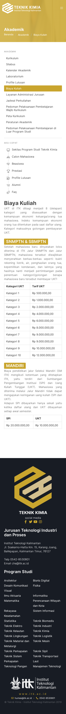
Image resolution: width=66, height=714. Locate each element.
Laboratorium (14, 76)
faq (14, 192)
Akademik (23, 34)
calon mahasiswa (23, 156)
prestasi (17, 170)
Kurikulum (12, 58)
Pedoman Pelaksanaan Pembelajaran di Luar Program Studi (31, 129)
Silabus (10, 64)
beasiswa (18, 163)
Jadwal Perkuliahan (18, 100)
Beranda (8, 34)
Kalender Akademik (18, 70)
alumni (16, 184)
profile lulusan (21, 177)
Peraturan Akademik (19, 122)
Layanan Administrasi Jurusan (25, 94)
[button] (61, 8)
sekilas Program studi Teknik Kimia (34, 149)
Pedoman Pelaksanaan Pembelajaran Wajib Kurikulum (29, 108)
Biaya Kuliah (13, 88)
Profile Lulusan (15, 82)
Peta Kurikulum (15, 116)
